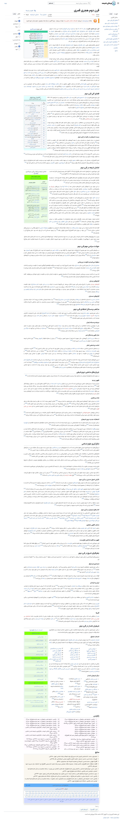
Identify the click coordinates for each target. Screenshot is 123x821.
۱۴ (87, 199)
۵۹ (24, 412)
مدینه (44, 567)
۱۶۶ (53, 795)
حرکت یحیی (85, 286)
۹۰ (84, 517)
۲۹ (62, 276)
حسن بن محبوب (36, 86)
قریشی (42, 353)
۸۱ (36, 484)
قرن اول (74, 567)
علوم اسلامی (83, 84)
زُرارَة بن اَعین (40, 636)
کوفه (78, 50)
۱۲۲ (43, 108)
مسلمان (74, 353)
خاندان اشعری (90, 597)
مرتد (63, 328)
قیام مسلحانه (67, 388)
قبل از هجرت (92, 799)
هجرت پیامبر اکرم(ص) (68, 28)
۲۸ (91, 270)
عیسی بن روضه (59, 701)
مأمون (77, 107)
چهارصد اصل (48, 485)
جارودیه (92, 391)
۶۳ (50, 424)
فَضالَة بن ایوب (40, 702)
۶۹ (81, 449)
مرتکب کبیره (69, 328)
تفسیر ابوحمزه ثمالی (91, 518)
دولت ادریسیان (39, 618)
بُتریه (95, 393)
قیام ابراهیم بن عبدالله (35, 119)
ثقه (50, 642)
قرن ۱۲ (39, 799)
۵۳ (57, 393)
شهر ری (97, 603)
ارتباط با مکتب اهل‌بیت (70, 20)
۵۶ (26, 403)
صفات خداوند (80, 469)
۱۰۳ (42, 545)
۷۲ (30, 455)
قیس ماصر (60, 696)
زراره (53, 86)
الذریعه (88, 491)
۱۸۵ (70, 796)
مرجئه (59, 325)
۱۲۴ (80, 670)
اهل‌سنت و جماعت (91, 351)
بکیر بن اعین (87, 694)
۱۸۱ (82, 796)
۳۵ (71, 317)
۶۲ (87, 424)
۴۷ (70, 361)
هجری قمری (33, 29)
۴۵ (26, 350)
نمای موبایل (106, 817)
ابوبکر (55, 351)
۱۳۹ (60, 793)
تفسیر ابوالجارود (64, 518)
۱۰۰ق (75, 191)
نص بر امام (62, 367)
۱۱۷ (53, 605)
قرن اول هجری (85, 528)
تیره (17, 49)
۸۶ (55, 504)
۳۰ (86, 291)
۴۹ (69, 364)
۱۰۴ (84, 547)
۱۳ (51, 193)
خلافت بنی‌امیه (79, 105)
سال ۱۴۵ (83, 304)
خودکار (16, 43)
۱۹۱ (52, 796)
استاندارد (15, 24)
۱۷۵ (26, 795)
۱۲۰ (57, 620)
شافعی (79, 545)
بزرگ (16, 26)
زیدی (56, 75)
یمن (41, 567)
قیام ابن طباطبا (33, 144)
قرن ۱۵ (61, 801)
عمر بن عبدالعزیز (40, 43)
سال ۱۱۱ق (95, 197)
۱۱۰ (63, 588)
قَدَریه (92, 315)
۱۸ (80, 221)
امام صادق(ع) (40, 35)
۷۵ (65, 468)
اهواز (90, 608)
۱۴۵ (44, 120)
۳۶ (93, 327)
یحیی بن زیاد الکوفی (74, 699)
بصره (35, 567)
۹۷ (50, 527)
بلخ (35, 591)
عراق (63, 33)
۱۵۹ (73, 795)
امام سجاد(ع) (35, 284)
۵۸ (89, 408)
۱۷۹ (88, 796)
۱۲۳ (72, 665)
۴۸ (33, 361)
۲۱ (57, 229)
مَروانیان (42, 44)
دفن (72, 41)
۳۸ (86, 330)
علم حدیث (86, 86)
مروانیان (92, 105)
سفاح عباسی (36, 200)
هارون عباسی (41, 53)
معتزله (88, 315)
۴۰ (57, 337)
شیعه (94, 528)
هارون (57, 475)
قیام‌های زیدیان (95, 284)
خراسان (56, 33)
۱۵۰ (27, 793)
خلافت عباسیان (35, 112)
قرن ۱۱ (44, 799)
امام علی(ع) (77, 125)
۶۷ (24, 436)
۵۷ (64, 405)
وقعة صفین (70, 520)
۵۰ (54, 366)
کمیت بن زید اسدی (85, 89)
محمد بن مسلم (46, 86)
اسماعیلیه (52, 77)
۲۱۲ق (73, 711)
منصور (42, 48)
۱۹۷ (35, 796)
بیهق (29, 591)
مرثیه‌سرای (94, 707)
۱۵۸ (44, 127)
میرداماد (68, 489)
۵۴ (57, 400)
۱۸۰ (85, 796)
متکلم (61, 686)
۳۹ (59, 330)
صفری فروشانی (86, 412)
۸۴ (83, 498)
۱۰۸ (34, 577)
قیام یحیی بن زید (32, 110)
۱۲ (64, 182)
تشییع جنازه (78, 578)
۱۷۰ (44, 133)
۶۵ (42, 431)
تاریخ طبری (62, 162)
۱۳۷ (57, 706)
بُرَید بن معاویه (40, 644)
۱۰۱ (88, 545)
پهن (16, 36)
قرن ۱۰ (48, 799)
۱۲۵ (43, 110)
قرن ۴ (74, 799)
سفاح (42, 46)
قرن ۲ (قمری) (94, 809)
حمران (95, 694)
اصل (52, 482)
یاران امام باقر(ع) (73, 640)
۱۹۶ (38, 796)
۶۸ (60, 438)
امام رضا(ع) (39, 38)
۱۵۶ (82, 795)
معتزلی (90, 621)
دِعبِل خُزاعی (77, 686)
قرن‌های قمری (84, 809)
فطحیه (40, 362)
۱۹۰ (55, 796)
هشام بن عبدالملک (35, 190)
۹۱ (69, 517)
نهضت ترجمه (68, 475)
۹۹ (69, 535)
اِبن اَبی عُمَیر (40, 693)
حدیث (64, 86)
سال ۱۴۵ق (32, 575)
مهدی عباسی (41, 50)
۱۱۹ (56, 618)
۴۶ (92, 355)
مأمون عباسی (41, 56)
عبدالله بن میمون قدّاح (91, 689)
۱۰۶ (78, 571)
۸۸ (82, 515)
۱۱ (60, 173)
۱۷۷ (94, 796)
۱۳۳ (59, 678)
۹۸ (31, 532)
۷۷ (75, 474)
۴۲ (71, 340)
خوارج (84, 315)
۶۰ (55, 414)
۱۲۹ (88, 706)
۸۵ (94, 504)
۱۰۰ (41, 542)
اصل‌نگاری (94, 86)
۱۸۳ (44, 137)
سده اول (77, 265)
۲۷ (53, 267)
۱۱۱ (72, 590)
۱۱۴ (43, 106)
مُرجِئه (96, 315)
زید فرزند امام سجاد (56, 383)
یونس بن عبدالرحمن (38, 686)
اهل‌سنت (69, 543)
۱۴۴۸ (62, 789)
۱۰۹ (57, 585)
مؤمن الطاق (57, 47)
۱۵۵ (85, 795)
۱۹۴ (43, 796)
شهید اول (80, 489)
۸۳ (88, 493)
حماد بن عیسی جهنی (38, 675)
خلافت (73, 348)
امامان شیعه (82, 330)
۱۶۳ (62, 795)
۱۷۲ (43, 135)
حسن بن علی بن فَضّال (30, 700)
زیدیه (79, 315)
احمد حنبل (37, 545)
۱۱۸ (59, 608)
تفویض (40, 338)
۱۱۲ (37, 590)
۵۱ (26, 375)
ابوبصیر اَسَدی (40, 647)
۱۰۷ (51, 575)
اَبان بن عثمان (40, 679)
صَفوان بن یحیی (39, 689)
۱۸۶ (67, 796)
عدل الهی (57, 70)
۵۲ (95, 385)
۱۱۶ (87, 599)
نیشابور (40, 591)
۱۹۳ (43, 140)
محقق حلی (74, 489)
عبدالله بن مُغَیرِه (39, 697)
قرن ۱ (86, 799)
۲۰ (87, 229)
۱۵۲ (95, 795)
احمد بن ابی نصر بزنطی (37, 706)
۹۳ (45, 517)
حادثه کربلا (65, 186)
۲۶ (91, 257)
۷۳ (86, 462)
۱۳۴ (62, 688)
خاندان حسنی (95, 299)
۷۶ (51, 472)
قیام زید (67, 255)
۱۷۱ (38, 795)
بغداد (46, 46)
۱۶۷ (50, 795)
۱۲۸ (93, 694)
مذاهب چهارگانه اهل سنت (52, 84)
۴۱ (34, 337)
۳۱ (54, 299)
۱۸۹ (58, 796)
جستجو (51, 3)
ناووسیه (42, 77)
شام (47, 43)
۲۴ (77, 252)
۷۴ (96, 468)
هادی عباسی (41, 51)
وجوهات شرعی (61, 52)
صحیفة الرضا (86, 515)
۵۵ (70, 403)
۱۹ (57, 223)
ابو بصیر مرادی (74, 663)
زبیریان (52, 186)
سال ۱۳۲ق (56, 61)
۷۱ (80, 455)
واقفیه (37, 77)
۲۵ (86, 254)
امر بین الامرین (41, 72)
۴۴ (45, 350)
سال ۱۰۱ (83, 28)
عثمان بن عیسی (34, 702)
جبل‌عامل (29, 567)
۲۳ (96, 241)
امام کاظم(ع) (39, 37)
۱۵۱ (97, 795)
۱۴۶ (39, 793)
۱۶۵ (56, 795)
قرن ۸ (57, 799)
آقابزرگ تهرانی (95, 491)
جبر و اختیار (91, 338)
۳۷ (47, 327)
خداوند (53, 359)
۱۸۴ (73, 796)
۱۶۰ (70, 795)
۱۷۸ (91, 796)
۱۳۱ (76, 696)
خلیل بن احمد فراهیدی (74, 691)
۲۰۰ (79, 28)
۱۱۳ (33, 590)
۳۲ (68, 301)
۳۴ (66, 315)
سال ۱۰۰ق (90, 265)
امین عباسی (41, 55)
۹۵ (75, 520)
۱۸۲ (79, 796)
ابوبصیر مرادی (32, 647)
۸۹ (71, 515)
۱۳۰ (76, 683)
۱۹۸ (43, 142)
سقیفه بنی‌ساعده (67, 351)
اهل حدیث (51, 315)
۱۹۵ (41, 796)
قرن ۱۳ (35, 799)
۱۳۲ (43, 113)
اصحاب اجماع (38, 630)
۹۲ (58, 517)
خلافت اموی (55, 250)
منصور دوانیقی (36, 202)
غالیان (33, 75)
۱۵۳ (92, 795)
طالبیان (53, 162)
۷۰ (29, 449)
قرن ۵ (69, 799)
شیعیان (28, 250)
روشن (16, 46)
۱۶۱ (68, 795)
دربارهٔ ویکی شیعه (114, 817)
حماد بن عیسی (74, 657)
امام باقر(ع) (39, 33)
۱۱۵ (55, 596)
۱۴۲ (43, 117)
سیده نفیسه (73, 618)
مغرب (52, 618)
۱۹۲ (49, 796)
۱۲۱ (87, 644)
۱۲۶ (86, 686)
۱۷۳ (33, 795)
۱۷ (94, 214)
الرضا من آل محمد (89, 61)
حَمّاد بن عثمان (40, 672)
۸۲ (24, 488)
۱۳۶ (44, 115)
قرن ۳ (78, 799)
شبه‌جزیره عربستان (70, 33)
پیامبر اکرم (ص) (90, 572)
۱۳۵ (59, 693)
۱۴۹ (30, 793)
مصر (98, 616)
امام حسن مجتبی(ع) (63, 299)
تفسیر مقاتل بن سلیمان (76, 518)
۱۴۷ (36, 793)
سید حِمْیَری (77, 678)
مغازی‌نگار (69, 711)
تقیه (57, 36)
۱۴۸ (44, 125)
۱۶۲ (65, 795)
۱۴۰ (57, 793)
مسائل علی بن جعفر (51, 518)
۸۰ (69, 484)
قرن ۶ (65, 799)
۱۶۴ (59, 795)
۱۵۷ (79, 795)
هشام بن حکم (91, 50)
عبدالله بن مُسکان (39, 665)
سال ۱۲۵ (73, 286)
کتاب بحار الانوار (67, 154)
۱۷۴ (29, 795)
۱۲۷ (85, 691)
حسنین (75, 388)
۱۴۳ (48, 793)
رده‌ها (97, 806)
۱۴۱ (54, 793)
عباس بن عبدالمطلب (89, 302)
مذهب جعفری (95, 47)
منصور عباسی (30, 115)
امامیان (93, 668)
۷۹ (54, 482)
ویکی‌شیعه (85, 20)
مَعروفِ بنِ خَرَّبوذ (39, 640)
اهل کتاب (38, 315)
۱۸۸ (61, 796)
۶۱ (25, 414)
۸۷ (91, 515)
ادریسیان (32, 135)
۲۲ (92, 232)
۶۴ (72, 431)
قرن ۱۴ (30, 799)
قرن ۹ (53, 799)
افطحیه (47, 77)
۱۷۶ (97, 796)
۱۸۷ (64, 796)
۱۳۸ (63, 793)
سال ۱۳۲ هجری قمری (52, 102)
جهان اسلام (65, 38)
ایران (60, 33)
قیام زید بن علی (33, 108)
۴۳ (34, 348)
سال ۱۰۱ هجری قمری (82, 97)
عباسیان (97, 33)
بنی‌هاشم (77, 299)
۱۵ (82, 204)
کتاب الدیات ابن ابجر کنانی (37, 518)
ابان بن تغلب (75, 89)
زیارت (97, 572)
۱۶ (78, 207)
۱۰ (25, 162)
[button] (118, 3)
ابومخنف (29, 86)
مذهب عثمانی (51, 125)
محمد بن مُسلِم (39, 654)
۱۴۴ (45, 793)
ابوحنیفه (85, 545)
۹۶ (65, 520)
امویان (52, 31)
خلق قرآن (87, 469)
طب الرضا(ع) (76, 515)
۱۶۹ (43, 129)
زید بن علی (46, 284)
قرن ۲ (82, 799)
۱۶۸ (47, 795)
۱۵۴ (89, 795)
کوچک (16, 21)
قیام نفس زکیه (32, 122)
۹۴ (28, 517)
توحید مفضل (95, 515)
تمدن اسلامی (88, 118)
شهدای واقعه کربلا (80, 520)
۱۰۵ (94, 569)
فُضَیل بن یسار (40, 651)
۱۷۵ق (77, 304)
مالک (57, 545)
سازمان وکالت (88, 52)
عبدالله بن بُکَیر (40, 668)
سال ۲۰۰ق (69, 97)
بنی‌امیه (97, 286)
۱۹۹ (43, 144)
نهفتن (111, 13)
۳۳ (58, 304)
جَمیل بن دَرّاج (40, 661)
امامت (36, 31)
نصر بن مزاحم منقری (65, 89)
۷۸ (41, 474)
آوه (52, 597)
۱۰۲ (61, 545)
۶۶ (33, 431)
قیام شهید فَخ (32, 131)
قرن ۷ (61, 799)
